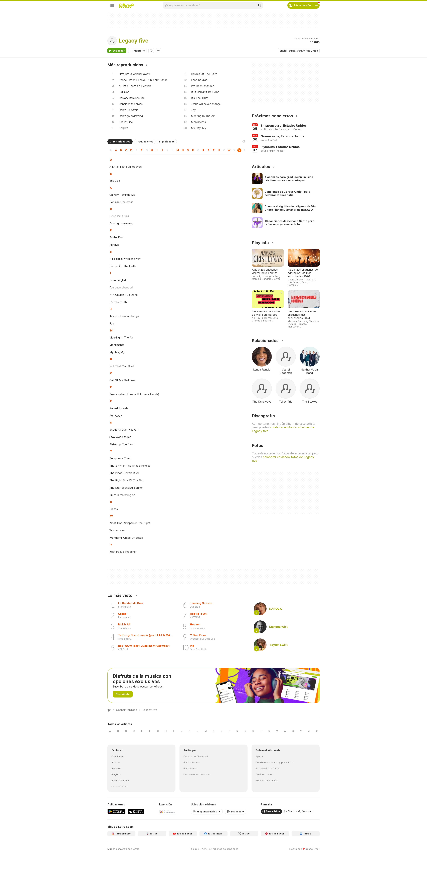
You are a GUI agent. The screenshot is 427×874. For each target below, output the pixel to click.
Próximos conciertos (272, 115)
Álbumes (116, 768)
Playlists (116, 774)
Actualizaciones (120, 780)
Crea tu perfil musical (195, 756)
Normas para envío (266, 780)
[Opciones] (158, 50)
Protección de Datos (268, 768)
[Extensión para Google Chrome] (167, 811)
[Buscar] (259, 5)
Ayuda (259, 756)
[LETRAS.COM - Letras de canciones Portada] (126, 5)
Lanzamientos (119, 786)
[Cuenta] (316, 5)
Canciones (117, 756)
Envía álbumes (191, 762)
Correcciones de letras (196, 774)
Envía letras (190, 768)
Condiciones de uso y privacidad (274, 762)
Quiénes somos (264, 774)
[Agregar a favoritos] (151, 50)
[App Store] (136, 811)
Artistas (115, 762)
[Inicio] (109, 710)
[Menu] (112, 5)
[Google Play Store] (116, 811)
